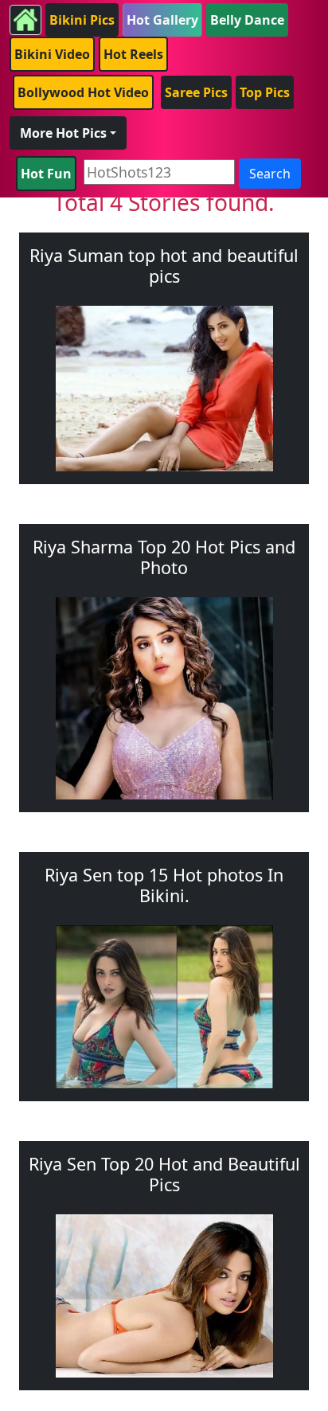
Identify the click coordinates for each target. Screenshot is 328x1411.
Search (270, 173)
